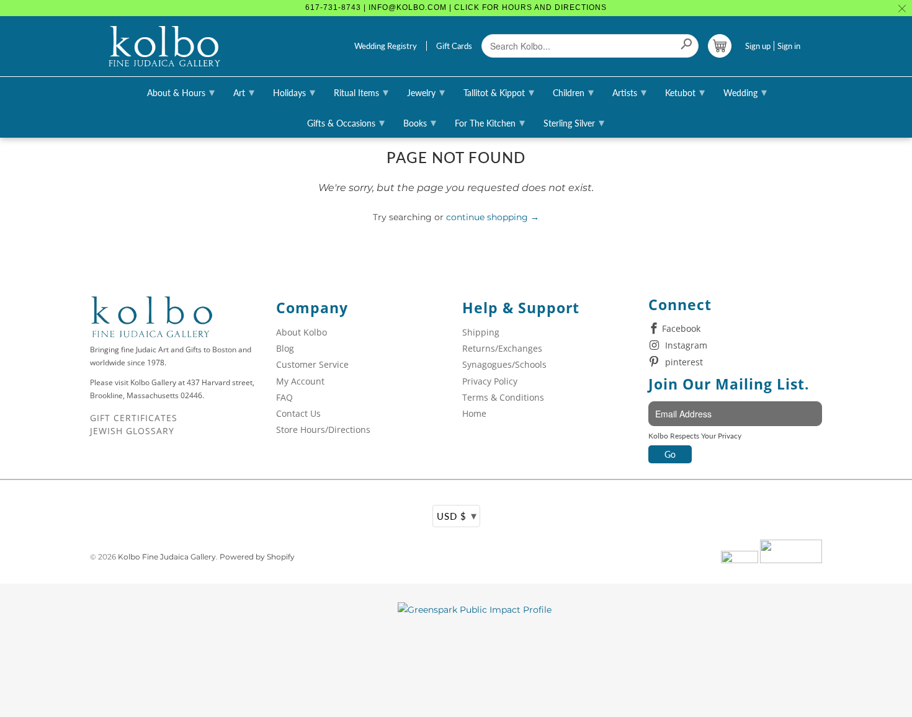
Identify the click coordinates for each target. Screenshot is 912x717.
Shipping (480, 332)
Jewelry (426, 92)
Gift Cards (454, 46)
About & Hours (181, 92)
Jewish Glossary (132, 431)
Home (474, 413)
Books (419, 122)
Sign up (758, 46)
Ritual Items (361, 92)
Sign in (788, 46)
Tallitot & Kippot (498, 92)
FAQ (284, 397)
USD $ (457, 515)
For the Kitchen (490, 122)
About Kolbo (301, 332)
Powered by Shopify (257, 556)
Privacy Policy (489, 381)
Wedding (745, 92)
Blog (285, 348)
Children (573, 92)
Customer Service (312, 364)
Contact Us (298, 413)
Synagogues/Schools (504, 364)
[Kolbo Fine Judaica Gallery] (164, 46)
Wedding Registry (385, 46)
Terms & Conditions (503, 397)
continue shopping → (492, 217)
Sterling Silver (573, 122)
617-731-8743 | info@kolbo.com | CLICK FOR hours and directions (456, 7)
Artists (629, 92)
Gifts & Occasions (346, 122)
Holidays (294, 92)
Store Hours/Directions (323, 429)
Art (243, 92)
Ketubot (685, 92)
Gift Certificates (133, 418)
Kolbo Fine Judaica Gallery (167, 556)
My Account (300, 381)
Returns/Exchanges (502, 348)
